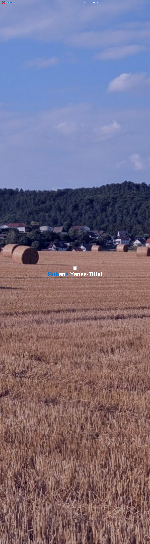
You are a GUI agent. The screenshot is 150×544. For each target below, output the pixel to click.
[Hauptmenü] (147, 2)
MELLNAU (8, 2)
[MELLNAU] (3, 2)
